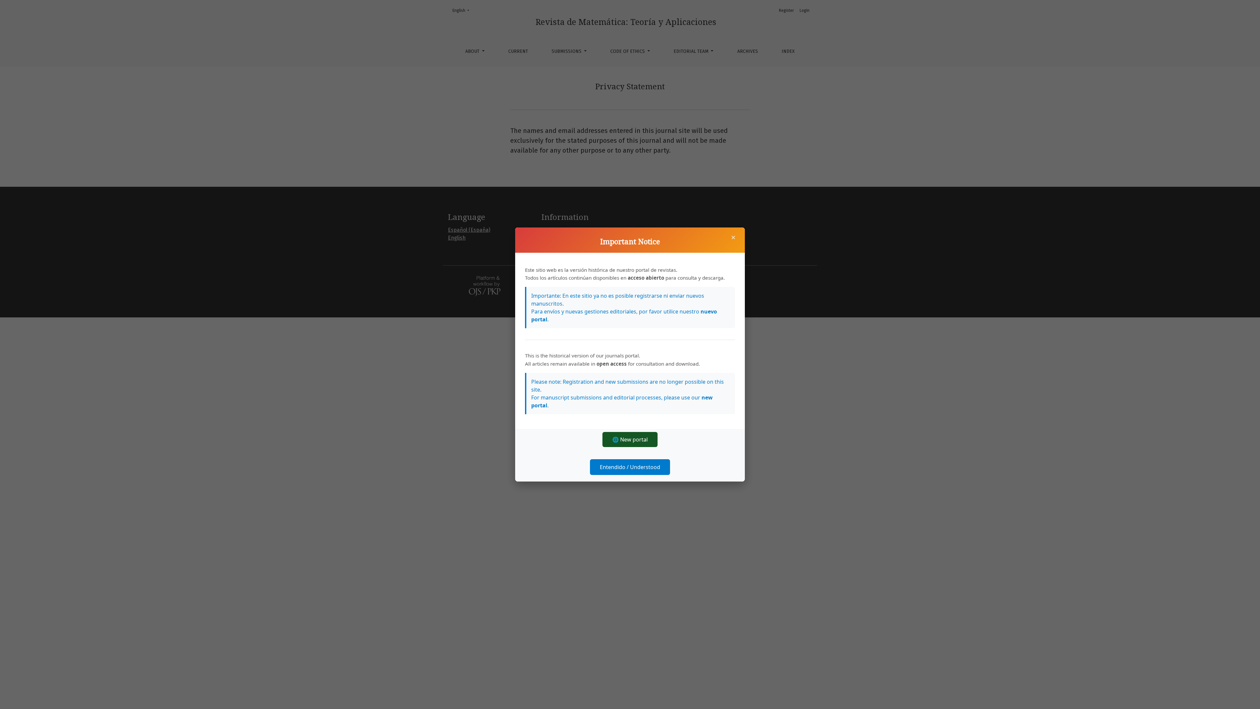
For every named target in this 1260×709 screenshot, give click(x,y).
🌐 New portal (630, 439)
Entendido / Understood (630, 467)
